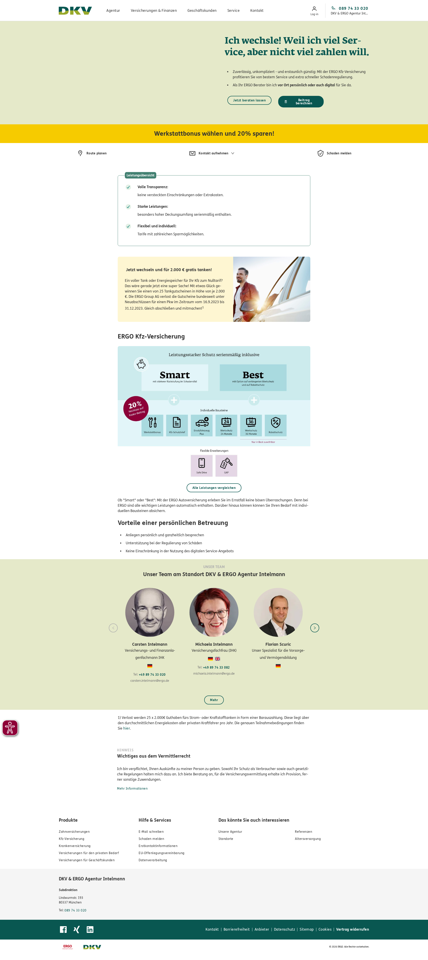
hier (126, 728)
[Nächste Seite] (314, 627)
